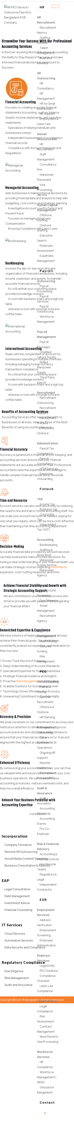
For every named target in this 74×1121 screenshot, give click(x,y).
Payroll (46, 271)
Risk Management (28, 681)
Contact (47, 1103)
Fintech (47, 489)
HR (42, 7)
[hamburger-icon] (55, 6)
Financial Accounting (20, 102)
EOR (43, 900)
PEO (43, 672)
